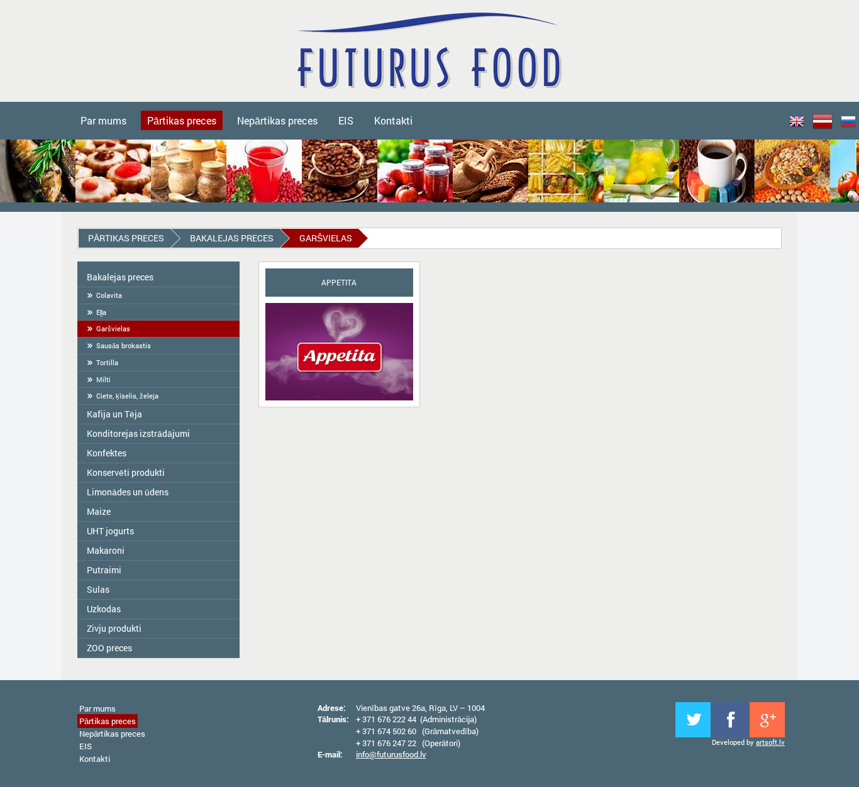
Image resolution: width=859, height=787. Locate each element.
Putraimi (104, 570)
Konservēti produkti (126, 472)
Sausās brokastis (123, 345)
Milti (103, 379)
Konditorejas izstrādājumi (138, 433)
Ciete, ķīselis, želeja (127, 395)
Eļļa (101, 312)
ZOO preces (109, 648)
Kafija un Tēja (114, 414)
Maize (99, 511)
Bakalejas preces (232, 238)
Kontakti (393, 120)
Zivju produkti (114, 628)
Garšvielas (113, 328)
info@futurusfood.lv (391, 754)
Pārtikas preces (181, 120)
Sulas (98, 589)
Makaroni (106, 550)
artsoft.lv (770, 742)
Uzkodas (104, 609)
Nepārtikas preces (277, 120)
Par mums (103, 120)
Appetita (339, 282)
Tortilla (107, 362)
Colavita (109, 295)
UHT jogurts (110, 531)
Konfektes (106, 453)
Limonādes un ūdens (128, 492)
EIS (345, 120)
